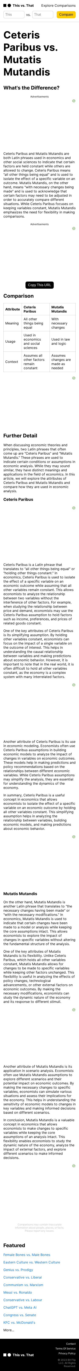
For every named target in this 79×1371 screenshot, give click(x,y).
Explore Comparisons (58, 5)
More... (8, 1330)
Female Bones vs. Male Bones (26, 1255)
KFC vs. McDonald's (19, 1322)
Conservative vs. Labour (22, 1300)
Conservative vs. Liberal (22, 1277)
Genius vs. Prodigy (18, 1270)
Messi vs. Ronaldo (17, 1292)
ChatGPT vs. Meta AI (19, 1307)
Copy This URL (39, 285)
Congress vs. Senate (19, 1315)
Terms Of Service (65, 1348)
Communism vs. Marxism (23, 1285)
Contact (71, 1343)
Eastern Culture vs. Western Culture (31, 1262)
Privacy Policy (67, 1353)
